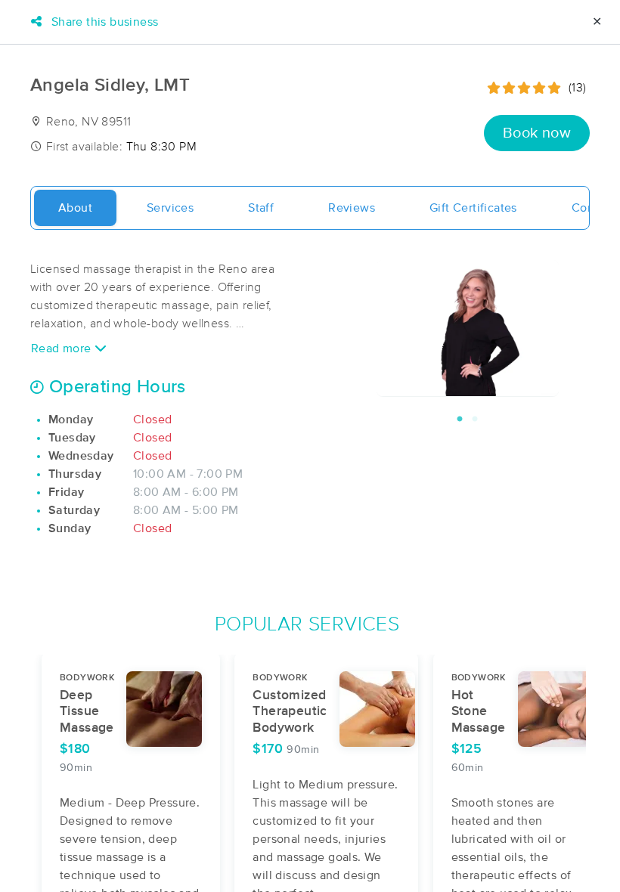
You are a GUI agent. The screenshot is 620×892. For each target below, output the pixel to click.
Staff (261, 208)
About (75, 208)
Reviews (351, 208)
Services (170, 208)
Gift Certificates (473, 208)
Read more (63, 348)
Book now (537, 133)
